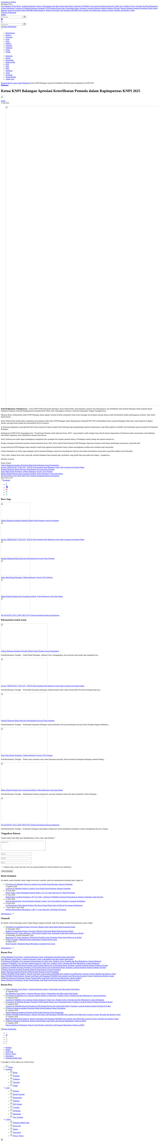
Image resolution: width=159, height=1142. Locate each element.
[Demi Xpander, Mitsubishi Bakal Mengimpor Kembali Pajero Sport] (31, 940)
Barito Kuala (10, 62)
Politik (8, 52)
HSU (7, 69)
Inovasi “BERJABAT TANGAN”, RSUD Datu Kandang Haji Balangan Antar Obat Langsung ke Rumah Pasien (42, 467)
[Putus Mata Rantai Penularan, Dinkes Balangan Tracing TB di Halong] (15, 575)
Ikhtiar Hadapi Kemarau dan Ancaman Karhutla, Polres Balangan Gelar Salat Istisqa (32, 474)
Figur (8, 41)
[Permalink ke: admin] (3, 99)
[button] (24, 17)
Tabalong (9, 71)
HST (7, 66)
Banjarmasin (10, 33)
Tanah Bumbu (11, 77)
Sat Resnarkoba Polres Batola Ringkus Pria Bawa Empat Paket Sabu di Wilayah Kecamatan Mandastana (44, 905)
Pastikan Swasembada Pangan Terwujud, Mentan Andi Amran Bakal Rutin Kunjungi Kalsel (39, 931)
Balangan (9, 56)
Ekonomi (9, 37)
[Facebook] (6, 1033)
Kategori (9, 1069)
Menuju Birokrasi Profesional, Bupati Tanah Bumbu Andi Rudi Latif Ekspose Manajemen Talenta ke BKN (40, 980)
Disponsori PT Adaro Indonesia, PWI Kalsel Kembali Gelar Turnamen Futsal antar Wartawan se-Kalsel (44, 937)
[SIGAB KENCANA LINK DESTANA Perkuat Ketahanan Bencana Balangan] (15, 613)
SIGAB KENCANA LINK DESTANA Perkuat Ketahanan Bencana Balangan (30, 476)
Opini (8, 50)
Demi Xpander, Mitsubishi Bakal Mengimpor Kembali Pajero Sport (30, 944)
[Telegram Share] (6, 492)
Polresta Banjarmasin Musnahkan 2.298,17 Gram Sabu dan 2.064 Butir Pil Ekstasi (36, 910)
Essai (7, 39)
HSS (7, 64)
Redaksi (9, 1048)
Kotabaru (9, 75)
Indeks (3, 15)
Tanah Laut (10, 79)
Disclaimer (10, 1056)
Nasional (9, 46)
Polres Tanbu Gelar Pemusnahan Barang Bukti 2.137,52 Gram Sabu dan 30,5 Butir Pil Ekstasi (40, 893)
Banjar (8, 58)
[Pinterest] (6, 1037)
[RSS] (6, 1044)
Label (8, 1088)
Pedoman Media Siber (14, 1058)
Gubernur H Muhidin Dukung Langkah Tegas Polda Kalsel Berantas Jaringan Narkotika (38, 888)
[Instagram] (6, 1039)
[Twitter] (6, 1035)
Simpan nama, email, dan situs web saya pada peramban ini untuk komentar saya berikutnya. (38, 867)
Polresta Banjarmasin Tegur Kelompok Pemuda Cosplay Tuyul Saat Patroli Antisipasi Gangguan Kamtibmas (45, 901)
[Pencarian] (2, 22)
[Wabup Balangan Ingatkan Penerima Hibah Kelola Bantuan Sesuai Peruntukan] (15, 518)
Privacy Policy (11, 1054)
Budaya (8, 35)
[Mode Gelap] (2, 19)
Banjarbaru (10, 60)
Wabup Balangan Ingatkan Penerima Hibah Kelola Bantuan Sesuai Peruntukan (30, 465)
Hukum (8, 43)
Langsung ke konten (8, 2)
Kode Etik (9, 1052)
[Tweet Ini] (7, 488)
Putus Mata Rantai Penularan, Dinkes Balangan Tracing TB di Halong (27, 471)
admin (3, 101)
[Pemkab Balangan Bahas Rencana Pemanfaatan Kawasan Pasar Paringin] (15, 556)
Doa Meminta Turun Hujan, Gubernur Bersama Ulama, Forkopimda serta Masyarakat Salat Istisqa (37, 6)
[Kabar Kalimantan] (8, 12)
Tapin (8, 73)
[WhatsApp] (6, 1041)
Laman (8, 1119)
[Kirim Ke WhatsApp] (6, 495)
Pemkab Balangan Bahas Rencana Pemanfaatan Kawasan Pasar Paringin (27, 469)
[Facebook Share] (6, 484)
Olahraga (9, 48)
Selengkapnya (6, 914)
